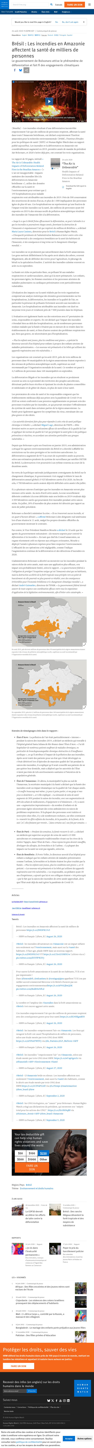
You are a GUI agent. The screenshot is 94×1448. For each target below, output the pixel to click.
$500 (20, 1159)
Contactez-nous (9, 1407)
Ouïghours (66, 12)
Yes (56, 22)
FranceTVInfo (34, 902)
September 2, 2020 (55, 1095)
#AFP (75, 1040)
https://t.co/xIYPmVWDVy (29, 1040)
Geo (13, 908)
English (24, 35)
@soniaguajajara (56, 978)
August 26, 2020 (54, 936)
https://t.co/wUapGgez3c (66, 1058)
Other (43, 1159)
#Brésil (19, 943)
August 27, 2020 (54, 1067)
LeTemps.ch (35, 908)
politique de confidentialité (29, 1441)
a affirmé (42, 516)
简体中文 (31, 35)
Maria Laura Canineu (21, 231)
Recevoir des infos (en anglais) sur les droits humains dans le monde (31, 1384)
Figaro (26, 902)
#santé (71, 947)
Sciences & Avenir (18, 915)
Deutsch (50, 35)
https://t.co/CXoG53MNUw (56, 954)
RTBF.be (18, 908)
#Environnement (42, 1061)
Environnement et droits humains (36, 1188)
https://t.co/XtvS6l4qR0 (59, 1110)
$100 (32, 1153)
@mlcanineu (40, 978)
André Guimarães (27, 585)
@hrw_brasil (22, 1089)
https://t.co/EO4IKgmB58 (72, 1016)
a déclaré (61, 530)
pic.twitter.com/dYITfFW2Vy (30, 957)
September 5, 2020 (55, 1120)
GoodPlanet (26, 908)
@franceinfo (22, 1061)
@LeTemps (54, 1085)
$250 (43, 1153)
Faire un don (74, 4)
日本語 (56, 35)
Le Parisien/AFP (17, 902)
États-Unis (45, 12)
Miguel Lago (47, 424)
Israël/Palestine (21, 12)
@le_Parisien (51, 1040)
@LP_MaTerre (65, 1040)
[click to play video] (49, 101)
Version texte (8, 1411)
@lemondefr (27, 978)
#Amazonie (58, 943)
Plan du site (54, 1407)
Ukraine (34, 12)
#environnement (43, 947)
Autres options (84, 1438)
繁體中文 (38, 35)
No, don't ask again (70, 22)
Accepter (69, 1438)
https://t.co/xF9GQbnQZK (59, 985)
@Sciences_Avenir (25, 1113)
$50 (20, 1153)
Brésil (52, 231)
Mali (55, 12)
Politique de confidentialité (38, 1407)
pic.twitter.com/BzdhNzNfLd (30, 988)
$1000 (32, 1159)
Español (69, 35)
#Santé (54, 1061)
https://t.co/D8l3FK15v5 (38, 929)
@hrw (31, 1089)
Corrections (22, 1407)
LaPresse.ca (43, 902)
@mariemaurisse (69, 1085)
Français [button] (58, 4)
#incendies (48, 1002)
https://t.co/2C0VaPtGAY (34, 1085)
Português (62, 35)
